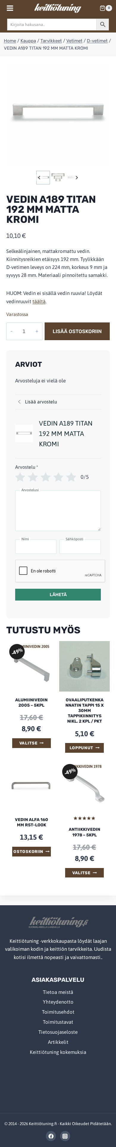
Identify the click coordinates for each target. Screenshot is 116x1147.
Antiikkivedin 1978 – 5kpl (84, 832)
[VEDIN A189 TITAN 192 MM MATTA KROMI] (58, 115)
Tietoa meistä (58, 992)
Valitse (28, 743)
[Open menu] (10, 8)
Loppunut (81, 747)
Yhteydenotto (58, 1002)
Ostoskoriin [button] (28, 851)
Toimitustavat (58, 1022)
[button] (43, 177)
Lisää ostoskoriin (77, 331)
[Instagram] (65, 1136)
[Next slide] (76, 178)
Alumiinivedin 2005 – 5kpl (31, 702)
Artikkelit (58, 1042)
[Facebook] (51, 1136)
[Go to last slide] (39, 178)
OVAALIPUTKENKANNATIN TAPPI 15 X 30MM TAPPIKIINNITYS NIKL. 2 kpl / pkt (84, 710)
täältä (39, 301)
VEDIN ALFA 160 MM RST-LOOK (31, 822)
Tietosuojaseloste (58, 1032)
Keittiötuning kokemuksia (58, 1052)
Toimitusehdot (58, 1012)
